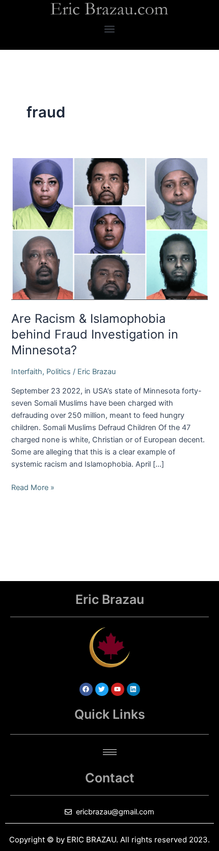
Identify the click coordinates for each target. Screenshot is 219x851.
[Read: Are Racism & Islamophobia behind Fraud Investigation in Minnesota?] (109, 228)
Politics (58, 371)
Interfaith (26, 371)
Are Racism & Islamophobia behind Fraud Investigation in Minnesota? (94, 334)
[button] (109, 28)
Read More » (32, 486)
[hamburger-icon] (109, 752)
